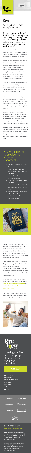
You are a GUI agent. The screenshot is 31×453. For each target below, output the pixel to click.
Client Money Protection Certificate (14, 283)
